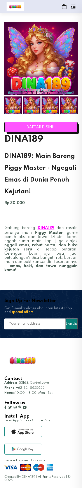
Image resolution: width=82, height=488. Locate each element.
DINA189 (46, 228)
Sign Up (71, 323)
